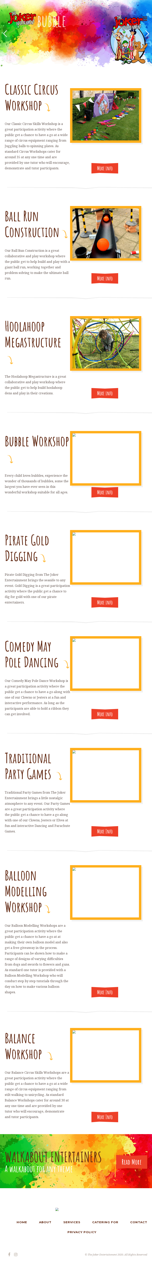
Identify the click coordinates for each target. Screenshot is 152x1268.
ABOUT (45, 1222)
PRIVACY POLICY (81, 1232)
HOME (22, 1222)
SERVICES (71, 1222)
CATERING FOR (105, 1222)
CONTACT (138, 1222)
